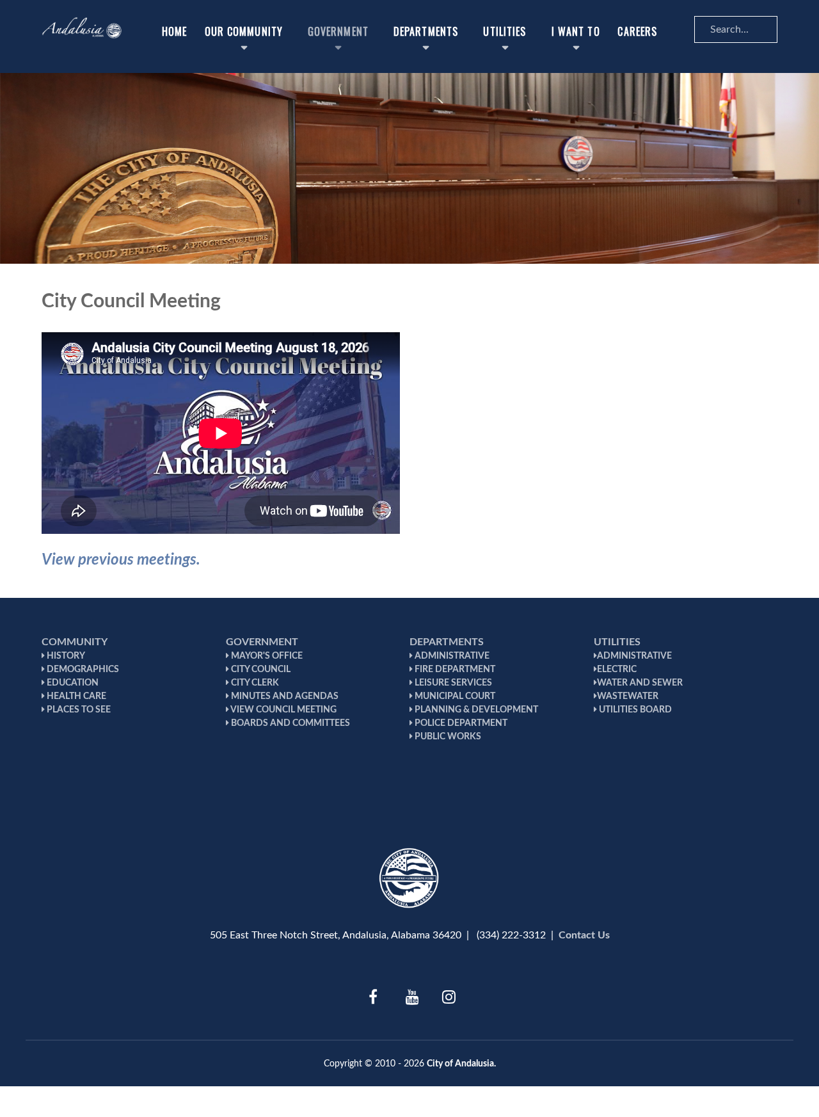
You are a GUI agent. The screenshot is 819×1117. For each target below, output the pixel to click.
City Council (259, 669)
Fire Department (454, 669)
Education (72, 683)
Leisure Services (452, 683)
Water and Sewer (640, 683)
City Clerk (254, 683)
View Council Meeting (283, 709)
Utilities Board (634, 709)
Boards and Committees (289, 723)
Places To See (78, 709)
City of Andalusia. (461, 1063)
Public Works (447, 736)
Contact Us (584, 935)
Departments (447, 642)
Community (74, 642)
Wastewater (627, 696)
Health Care (75, 696)
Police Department (460, 723)
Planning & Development (475, 709)
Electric (617, 669)
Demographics (82, 669)
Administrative (451, 656)
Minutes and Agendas (283, 696)
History (65, 656)
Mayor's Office (266, 656)
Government (262, 642)
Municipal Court (454, 696)
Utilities (617, 642)
